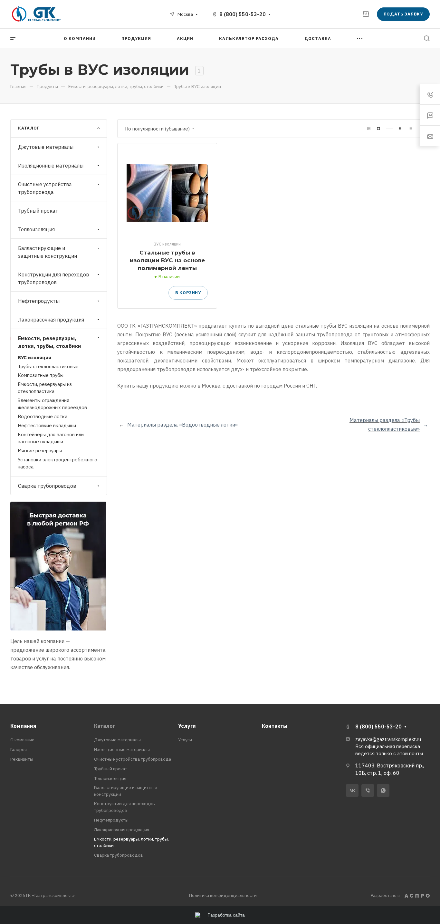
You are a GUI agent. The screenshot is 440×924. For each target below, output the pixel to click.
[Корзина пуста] (365, 14)
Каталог (104, 726)
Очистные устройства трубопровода (45, 188)
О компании (22, 740)
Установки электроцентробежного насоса (57, 463)
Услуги (187, 726)
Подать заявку (403, 14)
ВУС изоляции (34, 357)
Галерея (18, 749)
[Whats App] (383, 790)
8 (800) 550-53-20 (242, 14)
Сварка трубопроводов (47, 486)
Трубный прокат (38, 210)
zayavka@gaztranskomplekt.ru (388, 739)
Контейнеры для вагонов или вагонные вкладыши (51, 438)
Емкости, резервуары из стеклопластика (45, 387)
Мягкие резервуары (40, 451)
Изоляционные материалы (50, 165)
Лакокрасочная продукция (51, 319)
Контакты (274, 726)
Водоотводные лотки (42, 416)
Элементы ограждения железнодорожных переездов (52, 403)
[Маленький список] (369, 129)
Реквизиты (21, 759)
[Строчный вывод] (410, 129)
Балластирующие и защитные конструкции (47, 252)
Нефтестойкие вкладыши (47, 425)
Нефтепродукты (39, 301)
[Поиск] (427, 38)
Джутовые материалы (45, 147)
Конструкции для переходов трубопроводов (53, 278)
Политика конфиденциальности (223, 895)
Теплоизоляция (36, 229)
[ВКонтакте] (352, 790)
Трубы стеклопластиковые (48, 366)
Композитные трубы (40, 375)
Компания (23, 726)
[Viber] (367, 790)
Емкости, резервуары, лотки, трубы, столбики (49, 342)
